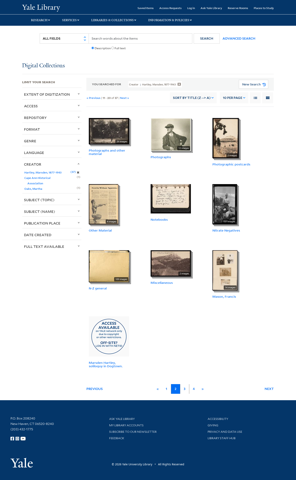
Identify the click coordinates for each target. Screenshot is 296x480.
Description (103, 48)
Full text (120, 48)
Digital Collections (43, 66)
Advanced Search (239, 38)
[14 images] (224, 270)
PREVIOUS (94, 389)
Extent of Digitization (47, 94)
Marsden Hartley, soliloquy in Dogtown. (106, 364)
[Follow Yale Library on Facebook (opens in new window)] (12, 438)
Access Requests (170, 8)
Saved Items (146, 8)
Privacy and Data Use (225, 431)
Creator (32, 164)
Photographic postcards (231, 164)
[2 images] (225, 138)
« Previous (93, 98)
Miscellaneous (162, 283)
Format (32, 129)
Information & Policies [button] (168, 20)
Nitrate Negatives (226, 230)
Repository (35, 117)
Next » (124, 98)
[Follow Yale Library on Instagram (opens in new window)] (17, 438)
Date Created (37, 234)
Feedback (116, 438)
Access (31, 106)
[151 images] (224, 204)
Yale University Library (41, 8)
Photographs (161, 157)
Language (34, 152)
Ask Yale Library (211, 8)
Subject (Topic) (39, 199)
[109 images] (109, 266)
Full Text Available (44, 246)
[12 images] (171, 134)
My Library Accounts (126, 425)
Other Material (100, 230)
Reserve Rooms (238, 8)
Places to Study (264, 8)
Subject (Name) (39, 211)
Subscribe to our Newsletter (133, 431)
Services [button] (69, 20)
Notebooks (159, 219)
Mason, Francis (224, 296)
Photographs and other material (107, 152)
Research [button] (39, 20)
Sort (192, 98)
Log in (191, 8)
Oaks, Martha (33, 189)
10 (232, 98)
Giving (213, 425)
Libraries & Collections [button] (112, 20)
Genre (30, 140)
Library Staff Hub (222, 438)
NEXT (269, 389)
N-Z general (98, 288)
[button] (207, 38)
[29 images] (109, 131)
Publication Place (42, 223)
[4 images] (103, 204)
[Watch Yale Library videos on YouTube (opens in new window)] (23, 438)
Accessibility (218, 419)
